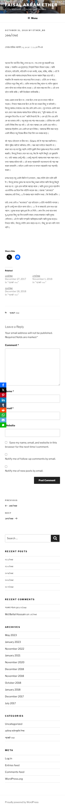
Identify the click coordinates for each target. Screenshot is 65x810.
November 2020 (14, 662)
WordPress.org (14, 778)
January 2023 (13, 642)
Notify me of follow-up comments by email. (30, 458)
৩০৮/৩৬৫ (9, 580)
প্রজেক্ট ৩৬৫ (15, 313)
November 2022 (14, 648)
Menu (34, 18)
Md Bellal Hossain (15, 614)
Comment (12, 345)
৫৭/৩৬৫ (23, 607)
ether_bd (39, 30)
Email (9, 408)
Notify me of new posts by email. (24, 470)
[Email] (3, 420)
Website (10, 425)
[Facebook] (3, 385)
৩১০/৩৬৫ (9, 566)
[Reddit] (3, 410)
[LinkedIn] (3, 400)
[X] (3, 390)
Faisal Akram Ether (31, 4)
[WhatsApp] (3, 415)
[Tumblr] (3, 405)
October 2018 (13, 682)
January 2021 (12, 655)
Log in (8, 758)
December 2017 (14, 696)
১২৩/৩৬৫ (9, 275)
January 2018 (12, 689)
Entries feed (12, 765)
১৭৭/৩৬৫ (36, 275)
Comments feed (14, 772)
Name (9, 391)
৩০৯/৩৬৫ (9, 573)
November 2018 (14, 676)
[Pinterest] (3, 395)
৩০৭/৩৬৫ (9, 586)
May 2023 (11, 635)
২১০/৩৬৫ (9, 287)
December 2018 (14, 669)
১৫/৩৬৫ (33, 614)
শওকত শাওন (10, 607)
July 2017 (10, 703)
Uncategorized (13, 724)
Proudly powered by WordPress (21, 802)
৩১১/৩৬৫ (9, 559)
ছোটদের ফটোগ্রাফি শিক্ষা (14, 730)
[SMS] (3, 425)
